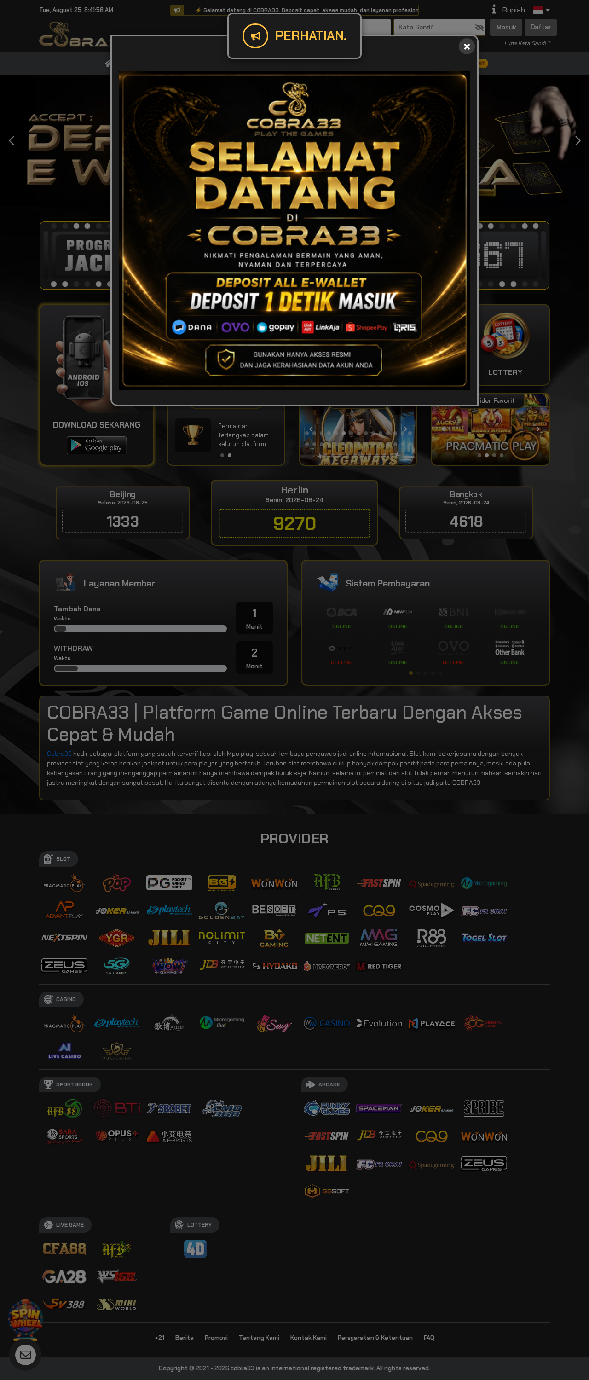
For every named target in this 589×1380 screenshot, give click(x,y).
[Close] (467, 46)
